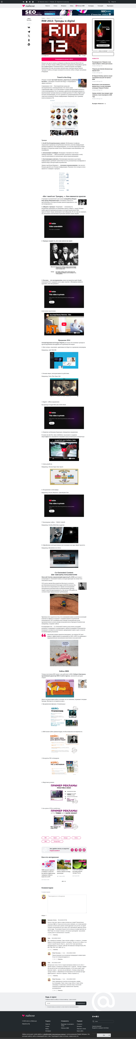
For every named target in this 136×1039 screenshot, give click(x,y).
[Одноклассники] (29, 40)
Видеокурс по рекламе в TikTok (67, 1025)
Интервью (63, 5)
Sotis (49, 938)
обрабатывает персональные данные (54, 1034)
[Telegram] (29, 31)
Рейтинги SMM (81, 5)
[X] (29, 36)
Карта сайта (80, 1031)
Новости (47, 5)
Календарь (91, 5)
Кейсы (71, 5)
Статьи (55, 5)
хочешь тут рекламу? (103, 50)
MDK (46, 841)
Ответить (55, 934)
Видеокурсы (110, 5)
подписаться (81, 1003)
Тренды (66, 837)
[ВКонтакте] (29, 27)
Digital (55, 837)
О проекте (79, 1024)
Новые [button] (43, 915)
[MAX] (29, 44)
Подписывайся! (55, 850)
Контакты (79, 1026)
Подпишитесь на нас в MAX (64, 59)
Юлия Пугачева (29, 19)
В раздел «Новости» (98, 103)
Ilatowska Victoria (52, 920)
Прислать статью (81, 1028)
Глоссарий (100, 5)
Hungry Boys (57, 841)
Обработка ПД (26, 1023)
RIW (45, 837)
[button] (62, 881)
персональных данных (73, 1006)
